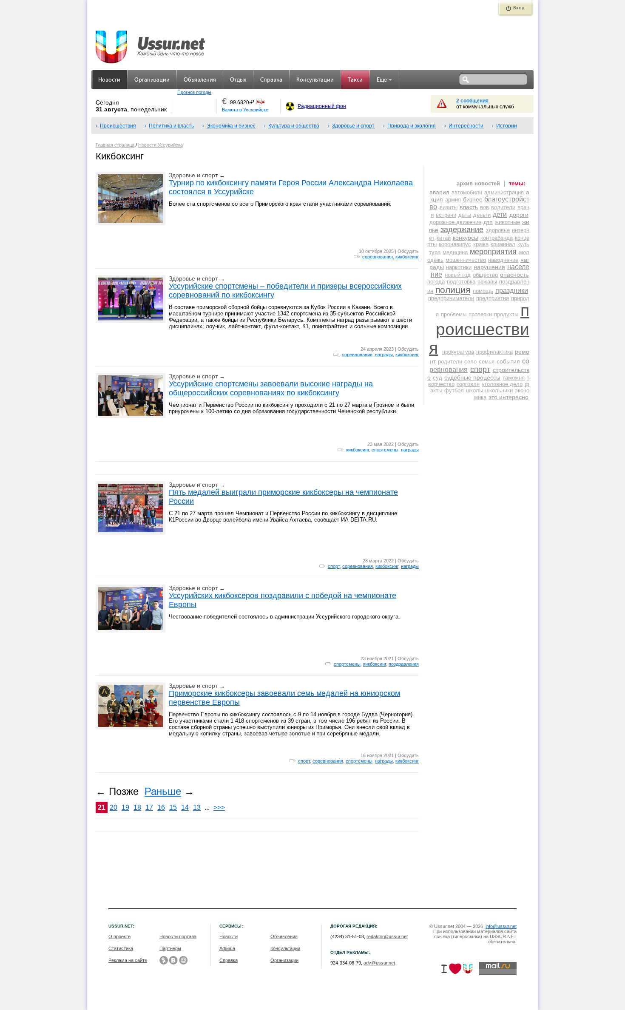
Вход (518, 8)
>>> (219, 807)
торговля (468, 384)
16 (161, 807)
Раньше (163, 791)
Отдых (238, 80)
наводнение (503, 260)
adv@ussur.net (379, 962)
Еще (382, 80)
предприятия (492, 298)
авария (439, 192)
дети (500, 214)
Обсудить (408, 251)
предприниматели (451, 298)
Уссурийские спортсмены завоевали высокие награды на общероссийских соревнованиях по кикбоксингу (271, 388)
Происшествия (118, 126)
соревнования (377, 256)
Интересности (466, 126)
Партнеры (170, 948)
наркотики (459, 267)
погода (436, 281)
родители (450, 361)
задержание (461, 229)
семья (486, 361)
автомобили (467, 192)
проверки (480, 314)
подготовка (461, 281)
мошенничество (466, 260)
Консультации (315, 80)
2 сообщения (472, 101)
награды (384, 354)
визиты (448, 207)
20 (113, 807)
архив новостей (478, 183)
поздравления (404, 664)
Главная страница (115, 145)
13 (197, 807)
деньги (482, 215)
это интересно (508, 397)
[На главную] (151, 43)
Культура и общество (293, 126)
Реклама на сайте (127, 960)
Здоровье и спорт (353, 126)
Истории (506, 126)
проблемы (453, 314)
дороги (518, 214)
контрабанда (496, 238)
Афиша (227, 948)
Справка (271, 80)
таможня (514, 377)
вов (484, 207)
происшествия (479, 329)
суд (437, 377)
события (508, 361)
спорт (334, 566)
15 (173, 807)
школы (474, 390)
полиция (452, 290)
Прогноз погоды (194, 92)
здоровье (498, 230)
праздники (511, 290)
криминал (503, 244)
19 (125, 807)
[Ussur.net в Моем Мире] (183, 960)
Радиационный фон (322, 106)
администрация (504, 192)
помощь (483, 291)
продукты (506, 314)
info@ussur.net (501, 926)
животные (507, 222)
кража (481, 244)
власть (469, 207)
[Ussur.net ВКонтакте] (173, 960)
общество (485, 275)
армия (453, 199)
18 (137, 807)
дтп (488, 221)
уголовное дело (502, 384)
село (470, 361)
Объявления (200, 80)
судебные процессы (472, 377)
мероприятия (493, 251)
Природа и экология (411, 126)
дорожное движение (455, 222)
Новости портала (177, 936)
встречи (446, 215)
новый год (458, 275)
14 (185, 807)
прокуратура (458, 352)
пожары (487, 281)
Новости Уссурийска (160, 145)
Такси (355, 80)
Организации (152, 80)
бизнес (472, 199)
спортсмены (385, 449)
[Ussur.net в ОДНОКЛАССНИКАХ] (163, 960)
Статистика (120, 948)
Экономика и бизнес (231, 126)
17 (149, 807)
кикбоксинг (407, 256)
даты (464, 215)
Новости (109, 80)
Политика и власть (171, 126)
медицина (455, 252)
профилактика (494, 352)
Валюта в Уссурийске (245, 109)
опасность (514, 274)
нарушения (489, 267)
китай (444, 238)
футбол (454, 390)
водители (503, 207)
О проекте (119, 936)
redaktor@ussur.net (387, 936)
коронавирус (455, 244)
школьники (499, 390)
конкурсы (465, 237)
